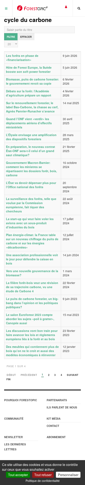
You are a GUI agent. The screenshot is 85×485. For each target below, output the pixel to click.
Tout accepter (18, 474)
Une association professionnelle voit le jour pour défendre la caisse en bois (32, 259)
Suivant (72, 375)
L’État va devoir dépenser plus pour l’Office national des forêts (31, 185)
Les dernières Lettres (15, 446)
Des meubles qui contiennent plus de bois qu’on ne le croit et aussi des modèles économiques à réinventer (32, 351)
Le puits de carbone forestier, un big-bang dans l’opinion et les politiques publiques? (32, 303)
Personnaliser (68, 474)
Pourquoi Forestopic (20, 400)
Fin (8, 379)
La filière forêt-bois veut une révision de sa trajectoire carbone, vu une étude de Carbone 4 (32, 287)
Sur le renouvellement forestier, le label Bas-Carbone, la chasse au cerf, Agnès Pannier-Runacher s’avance (32, 107)
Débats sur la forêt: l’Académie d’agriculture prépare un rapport (28, 93)
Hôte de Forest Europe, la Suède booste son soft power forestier (29, 69)
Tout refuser (43, 474)
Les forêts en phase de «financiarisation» (22, 58)
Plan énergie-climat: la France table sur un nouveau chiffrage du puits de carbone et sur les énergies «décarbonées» (32, 241)
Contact (53, 426)
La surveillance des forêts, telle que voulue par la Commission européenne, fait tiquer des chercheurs (31, 205)
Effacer (26, 37)
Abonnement (56, 437)
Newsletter (13, 437)
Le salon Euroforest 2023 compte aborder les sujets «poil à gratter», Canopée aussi (30, 319)
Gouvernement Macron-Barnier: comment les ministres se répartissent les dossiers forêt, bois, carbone (31, 169)
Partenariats (57, 400)
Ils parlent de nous (62, 407)
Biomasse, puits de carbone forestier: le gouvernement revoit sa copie (32, 81)
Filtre (11, 37)
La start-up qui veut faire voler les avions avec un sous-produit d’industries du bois (30, 223)
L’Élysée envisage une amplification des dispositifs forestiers (31, 137)
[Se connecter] (66, 6)
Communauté (14, 418)
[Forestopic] (32, 8)
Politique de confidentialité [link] (43, 481)
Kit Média (53, 418)
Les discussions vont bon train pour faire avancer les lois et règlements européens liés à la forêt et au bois (32, 335)
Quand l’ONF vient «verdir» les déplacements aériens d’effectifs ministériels (29, 123)
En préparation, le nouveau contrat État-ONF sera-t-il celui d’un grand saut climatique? (30, 151)
